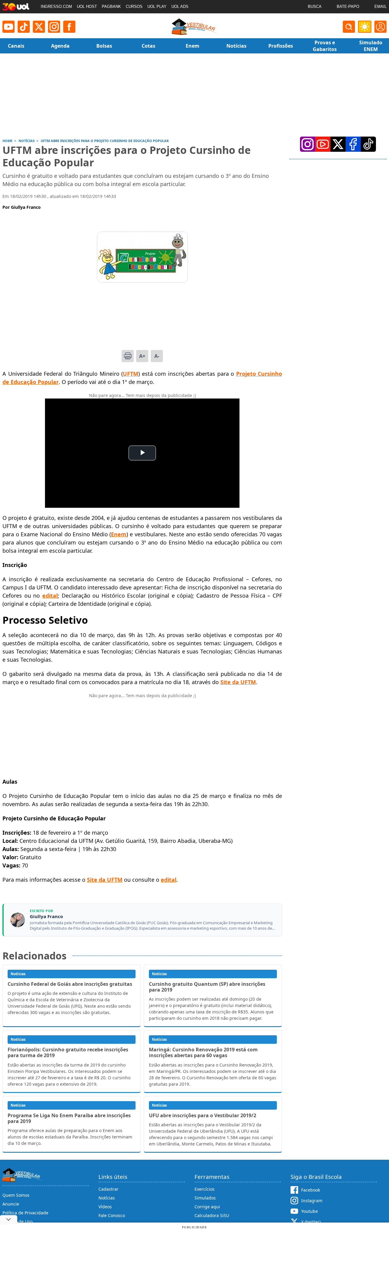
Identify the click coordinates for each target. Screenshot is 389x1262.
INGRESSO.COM (56, 6)
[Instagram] (54, 27)
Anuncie (10, 1204)
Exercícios (204, 1189)
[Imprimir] (128, 356)
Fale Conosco (111, 1215)
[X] (39, 27)
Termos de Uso (17, 1221)
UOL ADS (179, 6)
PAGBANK (111, 6)
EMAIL (380, 6)
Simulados (205, 1198)
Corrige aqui (207, 1206)
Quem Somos (15, 1195)
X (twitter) (311, 1222)
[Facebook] (353, 144)
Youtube (309, 1211)
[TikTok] (24, 27)
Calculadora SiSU (211, 1215)
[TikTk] (368, 144)
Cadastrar (108, 1189)
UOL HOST (87, 6)
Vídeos (105, 1206)
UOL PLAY (157, 6)
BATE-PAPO (348, 6)
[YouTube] (322, 144)
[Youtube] (8, 27)
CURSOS (134, 6)
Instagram (311, 1200)
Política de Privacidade (25, 1213)
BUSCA (315, 6)
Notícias (106, 1198)
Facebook (310, 1190)
